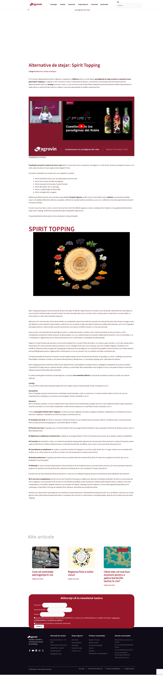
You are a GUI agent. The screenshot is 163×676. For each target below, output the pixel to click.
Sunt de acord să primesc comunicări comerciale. (53, 623)
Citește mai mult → (38, 579)
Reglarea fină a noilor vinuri (81, 573)
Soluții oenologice (50, 71)
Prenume (38, 605)
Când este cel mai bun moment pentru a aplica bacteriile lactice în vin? (117, 576)
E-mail (37, 614)
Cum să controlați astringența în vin (42, 573)
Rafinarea (39, 71)
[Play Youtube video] (81, 126)
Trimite (39, 626)
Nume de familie (40, 610)
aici (107, 386)
